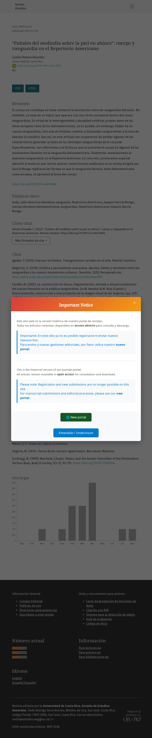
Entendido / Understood (76, 433)
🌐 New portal (76, 417)
